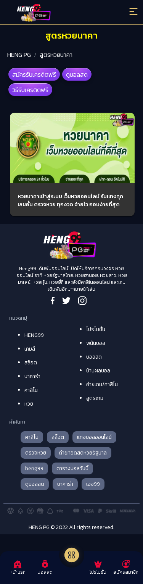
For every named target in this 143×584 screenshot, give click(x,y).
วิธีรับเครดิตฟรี (30, 89)
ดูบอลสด (77, 74)
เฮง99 (93, 484)
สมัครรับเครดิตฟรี (34, 74)
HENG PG (19, 54)
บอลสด (94, 357)
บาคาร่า (32, 376)
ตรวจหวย (35, 453)
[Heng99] (55, 13)
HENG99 (34, 335)
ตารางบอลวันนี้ (72, 468)
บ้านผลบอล (98, 371)
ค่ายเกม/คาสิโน (102, 384)
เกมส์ (29, 349)
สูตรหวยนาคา (56, 54)
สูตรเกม (94, 398)
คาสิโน (31, 390)
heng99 (34, 468)
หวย (28, 404)
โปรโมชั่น (95, 329)
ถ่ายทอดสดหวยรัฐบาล (83, 453)
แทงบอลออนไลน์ (94, 437)
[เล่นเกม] (71, 555)
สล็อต (30, 363)
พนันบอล (95, 343)
